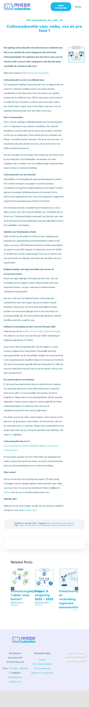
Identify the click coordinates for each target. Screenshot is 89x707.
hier (10, 434)
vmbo (55, 20)
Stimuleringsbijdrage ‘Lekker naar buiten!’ (27, 595)
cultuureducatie (30, 525)
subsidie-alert (30, 510)
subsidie (63, 525)
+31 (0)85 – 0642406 (18, 668)
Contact (42, 659)
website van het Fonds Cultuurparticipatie (41, 331)
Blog (29, 20)
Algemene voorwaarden (42, 672)
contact (7, 492)
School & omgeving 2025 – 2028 (44, 595)
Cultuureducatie (39, 20)
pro (49, 20)
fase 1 (39, 525)
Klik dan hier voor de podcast (35, 73)
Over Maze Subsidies (42, 664)
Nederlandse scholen (49, 525)
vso (60, 20)
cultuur (21, 525)
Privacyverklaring (42, 668)
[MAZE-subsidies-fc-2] (17, 4)
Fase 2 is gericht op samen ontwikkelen (22, 445)
